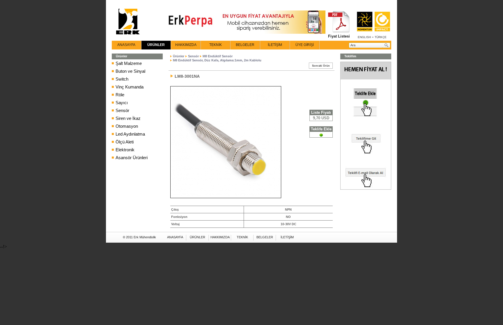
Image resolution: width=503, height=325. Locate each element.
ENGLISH (364, 37)
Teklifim (350, 56)
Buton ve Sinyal (130, 71)
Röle (120, 94)
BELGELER (245, 45)
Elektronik (125, 149)
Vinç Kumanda (130, 86)
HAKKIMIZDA (185, 45)
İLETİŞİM (275, 45)
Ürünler (178, 56)
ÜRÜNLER (156, 45)
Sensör (122, 110)
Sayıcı (122, 102)
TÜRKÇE (381, 37)
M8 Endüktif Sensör (218, 56)
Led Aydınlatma (130, 134)
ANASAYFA (126, 45)
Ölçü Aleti (125, 141)
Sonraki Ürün (321, 65)
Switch (122, 79)
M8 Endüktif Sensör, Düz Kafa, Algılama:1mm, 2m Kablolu (217, 60)
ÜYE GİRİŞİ (304, 45)
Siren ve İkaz (128, 118)
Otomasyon (127, 126)
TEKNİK (215, 45)
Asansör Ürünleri (132, 157)
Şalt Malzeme (129, 63)
